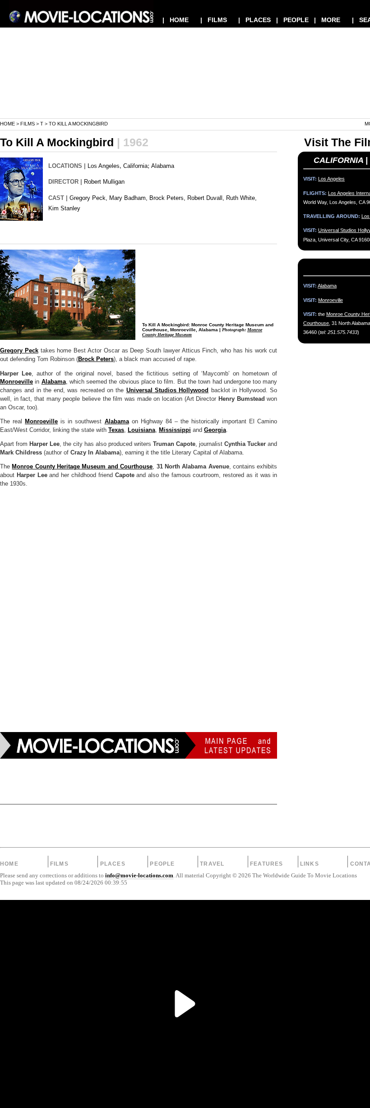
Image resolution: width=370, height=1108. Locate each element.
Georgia (215, 430)
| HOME (175, 19)
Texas (116, 430)
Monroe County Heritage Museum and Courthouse (82, 467)
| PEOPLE (292, 19)
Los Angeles (104, 165)
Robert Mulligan (104, 181)
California (135, 165)
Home (7, 123)
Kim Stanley (64, 208)
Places (112, 864)
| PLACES (254, 19)
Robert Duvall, (205, 198)
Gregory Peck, (88, 198)
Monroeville (16, 382)
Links (309, 864)
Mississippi (175, 430)
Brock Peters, (167, 198)
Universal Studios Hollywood (167, 390)
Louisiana (141, 430)
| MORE (327, 19)
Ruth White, (241, 198)
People (162, 864)
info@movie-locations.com (139, 875)
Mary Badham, (128, 198)
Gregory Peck (19, 351)
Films (27, 123)
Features (266, 864)
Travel (212, 864)
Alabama (162, 165)
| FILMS (213, 19)
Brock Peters (96, 359)
